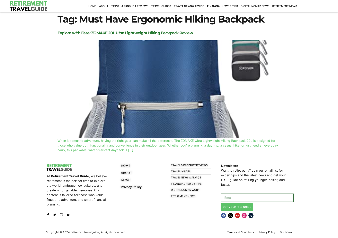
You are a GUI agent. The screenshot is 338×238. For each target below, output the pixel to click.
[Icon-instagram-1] (61, 214)
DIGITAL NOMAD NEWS (255, 6)
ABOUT (103, 6)
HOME (92, 6)
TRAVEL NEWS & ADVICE (189, 6)
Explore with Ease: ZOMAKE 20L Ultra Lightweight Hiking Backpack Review (125, 33)
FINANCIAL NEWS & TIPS (222, 6)
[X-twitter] (230, 215)
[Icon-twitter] (54, 214)
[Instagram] (244, 215)
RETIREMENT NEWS (284, 6)
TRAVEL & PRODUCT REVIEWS (129, 6)
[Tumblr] (251, 215)
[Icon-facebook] (48, 214)
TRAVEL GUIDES (161, 6)
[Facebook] (223, 215)
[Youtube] (237, 215)
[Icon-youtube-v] (68, 214)
